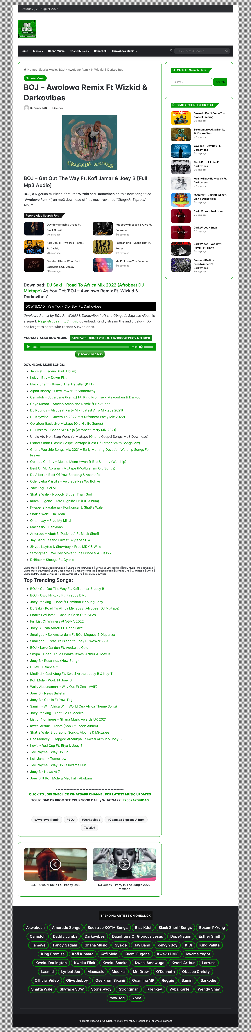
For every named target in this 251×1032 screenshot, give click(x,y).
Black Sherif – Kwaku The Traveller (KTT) (62, 384)
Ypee (136, 998)
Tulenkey (154, 989)
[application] (90, 347)
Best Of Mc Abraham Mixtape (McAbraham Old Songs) (72, 468)
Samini (187, 980)
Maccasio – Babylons (46, 527)
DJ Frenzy (35, 108)
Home (24, 50)
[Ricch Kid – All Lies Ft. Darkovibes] (181, 167)
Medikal (119, 971)
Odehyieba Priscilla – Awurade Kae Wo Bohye (65, 481)
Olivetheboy (77, 980)
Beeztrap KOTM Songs (108, 927)
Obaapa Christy (196, 971)
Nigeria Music (47, 69)
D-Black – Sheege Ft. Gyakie (52, 560)
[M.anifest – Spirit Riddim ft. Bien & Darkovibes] (181, 200)
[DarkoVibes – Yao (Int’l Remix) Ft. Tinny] (181, 249)
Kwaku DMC (167, 954)
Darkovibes (92, 819)
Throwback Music (123, 50)
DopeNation (180, 936)
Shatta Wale (41, 989)
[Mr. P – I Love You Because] (103, 265)
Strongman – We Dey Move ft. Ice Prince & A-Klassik (70, 553)
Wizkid (90, 827)
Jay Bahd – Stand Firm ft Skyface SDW (60, 540)
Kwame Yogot (198, 954)
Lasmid (47, 971)
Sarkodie (208, 980)
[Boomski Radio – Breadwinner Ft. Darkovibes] (181, 265)
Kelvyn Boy (168, 945)
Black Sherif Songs (175, 927)
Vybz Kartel (179, 989)
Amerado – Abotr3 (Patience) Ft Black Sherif (64, 534)
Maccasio (95, 971)
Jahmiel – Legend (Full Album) (53, 371)
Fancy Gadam (65, 945)
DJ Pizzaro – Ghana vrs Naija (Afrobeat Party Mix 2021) (110, 338)
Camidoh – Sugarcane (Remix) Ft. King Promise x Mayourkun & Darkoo (85, 397)
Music (37, 50)
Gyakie (121, 945)
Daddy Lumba (65, 936)
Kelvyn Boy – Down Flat (48, 378)
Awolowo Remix (47, 819)
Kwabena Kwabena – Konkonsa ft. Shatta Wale (66, 507)
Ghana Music (56, 50)
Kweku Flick (84, 963)
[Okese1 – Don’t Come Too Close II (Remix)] (181, 118)
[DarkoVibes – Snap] (181, 232)
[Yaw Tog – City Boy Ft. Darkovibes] (181, 151)
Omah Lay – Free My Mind (50, 521)
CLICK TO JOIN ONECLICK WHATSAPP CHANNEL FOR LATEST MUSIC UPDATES (90, 794)
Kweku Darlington (51, 963)
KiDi (188, 945)
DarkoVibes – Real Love (208, 211)
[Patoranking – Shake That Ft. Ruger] (103, 247)
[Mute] (141, 347)
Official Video (47, 980)
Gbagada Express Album (127, 819)
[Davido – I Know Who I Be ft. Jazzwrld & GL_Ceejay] (34, 265)
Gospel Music (78, 50)
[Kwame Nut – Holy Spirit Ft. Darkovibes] (181, 183)
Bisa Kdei (143, 927)
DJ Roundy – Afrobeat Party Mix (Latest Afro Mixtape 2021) (76, 410)
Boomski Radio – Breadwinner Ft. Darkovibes (204, 264)
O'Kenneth (165, 971)
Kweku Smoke (115, 963)
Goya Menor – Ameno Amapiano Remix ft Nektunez (70, 404)
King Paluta (209, 945)
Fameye (38, 945)
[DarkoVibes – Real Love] (181, 216)
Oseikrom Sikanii (110, 980)
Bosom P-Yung (212, 927)
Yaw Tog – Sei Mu (44, 488)
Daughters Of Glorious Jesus (137, 936)
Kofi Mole (109, 954)
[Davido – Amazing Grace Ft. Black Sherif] (34, 228)
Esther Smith (210, 936)
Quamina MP (143, 980)
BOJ (72, 819)
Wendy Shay (209, 989)
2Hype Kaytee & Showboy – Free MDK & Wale (65, 547)
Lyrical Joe (70, 971)
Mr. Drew (141, 971)
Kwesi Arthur (183, 963)
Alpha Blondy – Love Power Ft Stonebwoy (63, 391)
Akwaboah (35, 927)
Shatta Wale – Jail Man (47, 514)
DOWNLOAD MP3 (92, 354)
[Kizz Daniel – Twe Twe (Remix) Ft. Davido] (34, 247)
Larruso (209, 963)
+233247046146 (135, 800)
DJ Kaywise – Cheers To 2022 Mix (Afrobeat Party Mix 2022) (77, 417)
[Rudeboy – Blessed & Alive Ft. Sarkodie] (103, 228)
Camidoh (38, 936)
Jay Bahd (142, 945)
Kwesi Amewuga (149, 963)
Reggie (168, 980)
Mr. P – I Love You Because (132, 261)
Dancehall (100, 50)
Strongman (129, 989)
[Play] (28, 347)
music (73, 321)
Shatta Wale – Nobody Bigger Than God (61, 494)
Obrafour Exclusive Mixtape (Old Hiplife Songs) (66, 423)
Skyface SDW (72, 989)
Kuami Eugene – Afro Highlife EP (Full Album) (64, 501)
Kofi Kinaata (82, 954)
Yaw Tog (117, 998)
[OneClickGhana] (27, 29)
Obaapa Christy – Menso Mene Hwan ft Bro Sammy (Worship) (78, 462)
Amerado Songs (66, 927)
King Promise (53, 954)
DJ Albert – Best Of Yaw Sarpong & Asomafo (65, 475)
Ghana (95, 436)
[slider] (149, 346)
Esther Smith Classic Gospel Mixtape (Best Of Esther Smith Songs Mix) (85, 443)
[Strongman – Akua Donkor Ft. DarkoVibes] (181, 134)
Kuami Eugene (137, 954)
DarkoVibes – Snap (205, 227)
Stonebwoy (101, 989)
